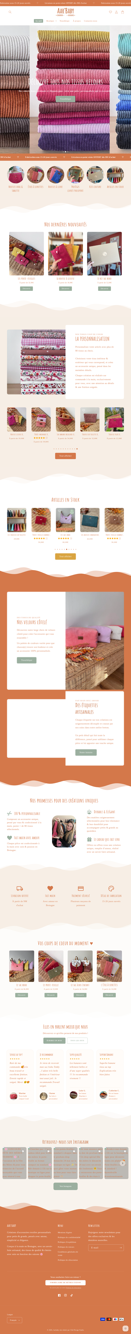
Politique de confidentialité (69, 1237)
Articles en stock (115, 187)
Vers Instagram (66, 1186)
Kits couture (95, 187)
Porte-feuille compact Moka (114, 534)
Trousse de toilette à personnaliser (90, 434)
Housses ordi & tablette (16, 189)
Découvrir (26, 289)
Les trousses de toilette (17, 534)
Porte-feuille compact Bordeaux (41, 534)
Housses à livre (55, 187)
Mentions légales (65, 1232)
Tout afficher (65, 456)
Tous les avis (77, 1041)
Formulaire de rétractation (65, 1282)
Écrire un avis (54, 1041)
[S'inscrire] (121, 1247)
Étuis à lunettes (35, 187)
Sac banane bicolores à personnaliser (65, 434)
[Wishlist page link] (110, 12)
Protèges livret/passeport (75, 189)
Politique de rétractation (68, 1260)
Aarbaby (56, 1330)
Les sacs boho (65, 534)
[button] (10, 12)
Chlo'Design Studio (77, 1330)
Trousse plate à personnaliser (114, 434)
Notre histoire (86, 752)
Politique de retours (66, 1247)
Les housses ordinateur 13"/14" (90, 534)
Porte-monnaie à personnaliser (41, 434)
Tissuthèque (65, 99)
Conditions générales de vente (68, 1253)
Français (13, 1320)
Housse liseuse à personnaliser (17, 434)
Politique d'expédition (67, 1242)
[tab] (63, 152)
